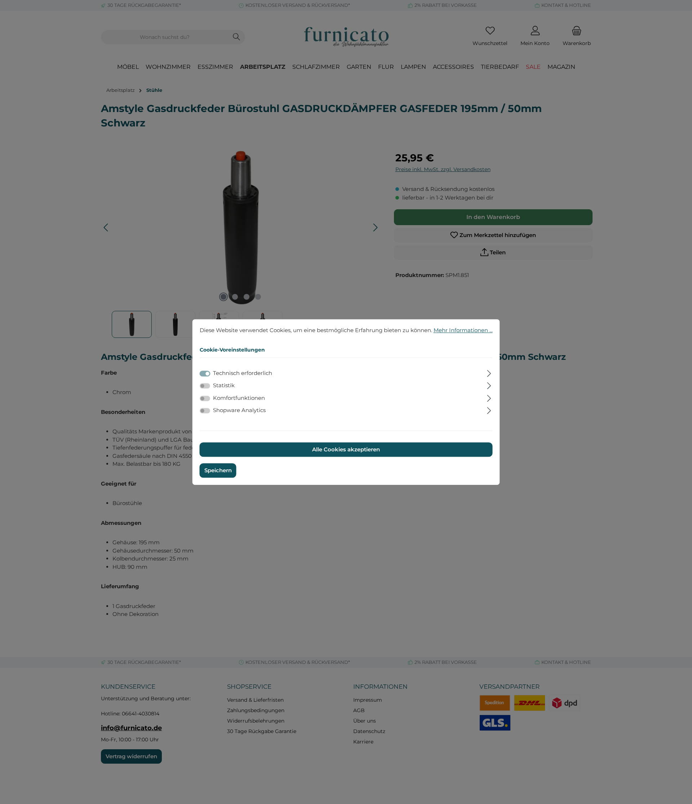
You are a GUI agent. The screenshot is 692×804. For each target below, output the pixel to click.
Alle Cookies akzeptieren (346, 449)
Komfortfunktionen (239, 397)
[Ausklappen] (488, 372)
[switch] (205, 386)
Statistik (224, 385)
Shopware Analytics (239, 410)
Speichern (218, 470)
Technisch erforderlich (242, 373)
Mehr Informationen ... (463, 330)
